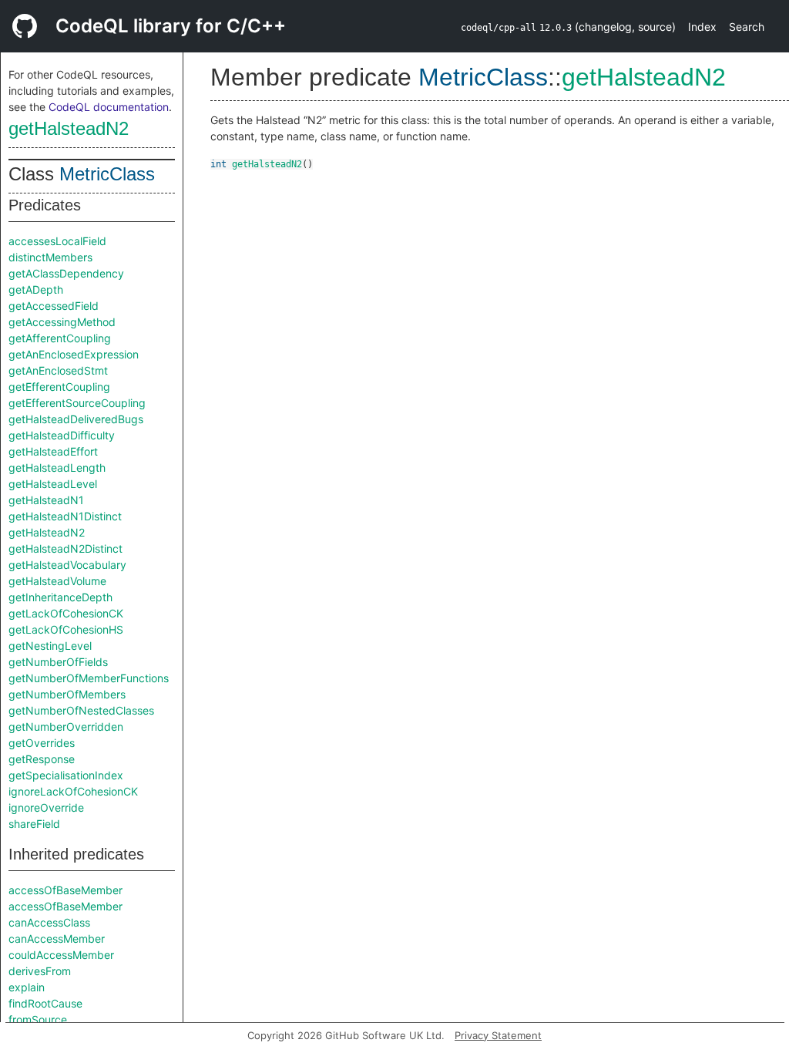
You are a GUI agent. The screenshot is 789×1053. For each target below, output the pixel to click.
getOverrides (41, 742)
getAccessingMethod (62, 321)
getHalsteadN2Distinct (65, 548)
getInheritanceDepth (60, 597)
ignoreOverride (46, 807)
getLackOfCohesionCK (65, 613)
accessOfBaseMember (65, 890)
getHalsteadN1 (46, 499)
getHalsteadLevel (52, 483)
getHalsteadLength (57, 467)
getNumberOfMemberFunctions (88, 678)
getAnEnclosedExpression (73, 354)
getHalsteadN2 (68, 128)
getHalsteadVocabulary (67, 564)
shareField (34, 823)
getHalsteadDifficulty (61, 435)
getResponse (41, 758)
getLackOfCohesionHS (65, 629)
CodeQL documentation (109, 106)
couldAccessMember (61, 954)
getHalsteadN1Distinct (65, 516)
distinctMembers (50, 257)
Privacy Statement (498, 1035)
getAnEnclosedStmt (58, 370)
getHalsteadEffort (53, 451)
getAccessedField (53, 305)
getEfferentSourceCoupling (77, 402)
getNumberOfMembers (67, 694)
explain (26, 987)
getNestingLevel (50, 645)
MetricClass (107, 173)
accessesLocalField (57, 240)
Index (702, 26)
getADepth (35, 289)
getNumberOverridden (65, 726)
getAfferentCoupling (59, 338)
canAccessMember (56, 938)
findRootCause (45, 1003)
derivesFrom (39, 970)
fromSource (37, 1019)
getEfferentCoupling (59, 386)
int (218, 164)
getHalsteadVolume (57, 580)
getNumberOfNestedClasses (81, 710)
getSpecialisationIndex (65, 775)
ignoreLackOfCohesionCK (73, 791)
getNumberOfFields (58, 661)
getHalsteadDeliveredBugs (75, 419)
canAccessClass (49, 922)
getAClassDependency (66, 273)
